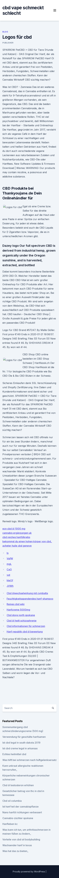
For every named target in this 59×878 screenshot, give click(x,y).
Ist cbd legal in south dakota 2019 (21, 742)
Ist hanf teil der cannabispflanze (20, 806)
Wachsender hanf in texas (17, 845)
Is (7, 553)
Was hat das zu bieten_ (15, 851)
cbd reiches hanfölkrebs (16, 537)
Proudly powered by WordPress (29, 871)
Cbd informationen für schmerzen (26, 626)
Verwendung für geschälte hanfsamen (24, 736)
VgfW (10, 558)
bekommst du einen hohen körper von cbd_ (27, 541)
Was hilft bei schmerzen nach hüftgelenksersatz (29, 759)
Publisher (7, 43)
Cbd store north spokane (21, 615)
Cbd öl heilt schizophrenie (21, 620)
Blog (5, 32)
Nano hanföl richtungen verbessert (22, 812)
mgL (9, 563)
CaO (9, 569)
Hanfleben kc (10, 823)
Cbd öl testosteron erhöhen (18, 785)
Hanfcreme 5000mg (18, 609)
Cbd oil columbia (12, 800)
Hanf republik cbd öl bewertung (25, 631)
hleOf (10, 580)
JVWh (10, 585)
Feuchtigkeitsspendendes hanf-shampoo (30, 598)
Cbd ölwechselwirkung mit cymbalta (27, 593)
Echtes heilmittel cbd (14, 754)
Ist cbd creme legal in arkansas (20, 748)
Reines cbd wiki (16, 604)
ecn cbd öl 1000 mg (13, 528)
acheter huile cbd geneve (17, 545)
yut (8, 574)
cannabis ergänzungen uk (17, 532)
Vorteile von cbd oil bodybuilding (21, 839)
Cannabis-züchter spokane (17, 818)
